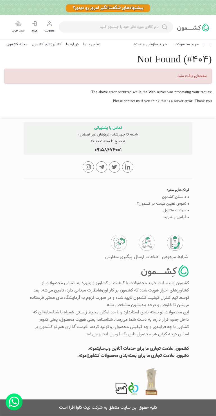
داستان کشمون (174, 197)
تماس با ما (91, 44)
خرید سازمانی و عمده (150, 44)
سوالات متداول (174, 211)
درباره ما (72, 44)
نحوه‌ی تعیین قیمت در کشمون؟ (161, 204)
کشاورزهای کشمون (47, 44)
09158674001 (108, 150)
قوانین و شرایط (174, 217)
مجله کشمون (16, 44)
